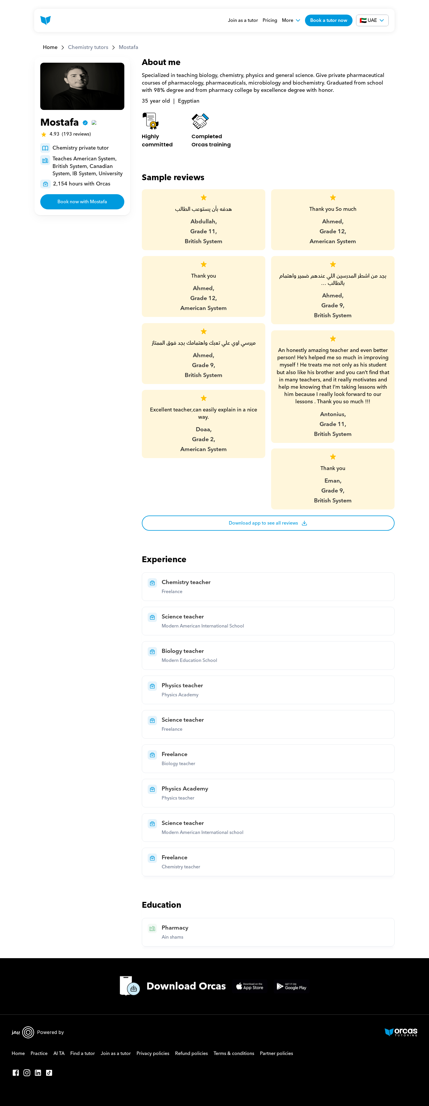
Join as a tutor (243, 20)
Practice (39, 1053)
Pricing (270, 20)
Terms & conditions (234, 1053)
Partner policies (276, 1053)
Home (50, 47)
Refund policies (191, 1053)
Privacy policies (153, 1053)
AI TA (58, 1053)
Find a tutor (82, 1053)
